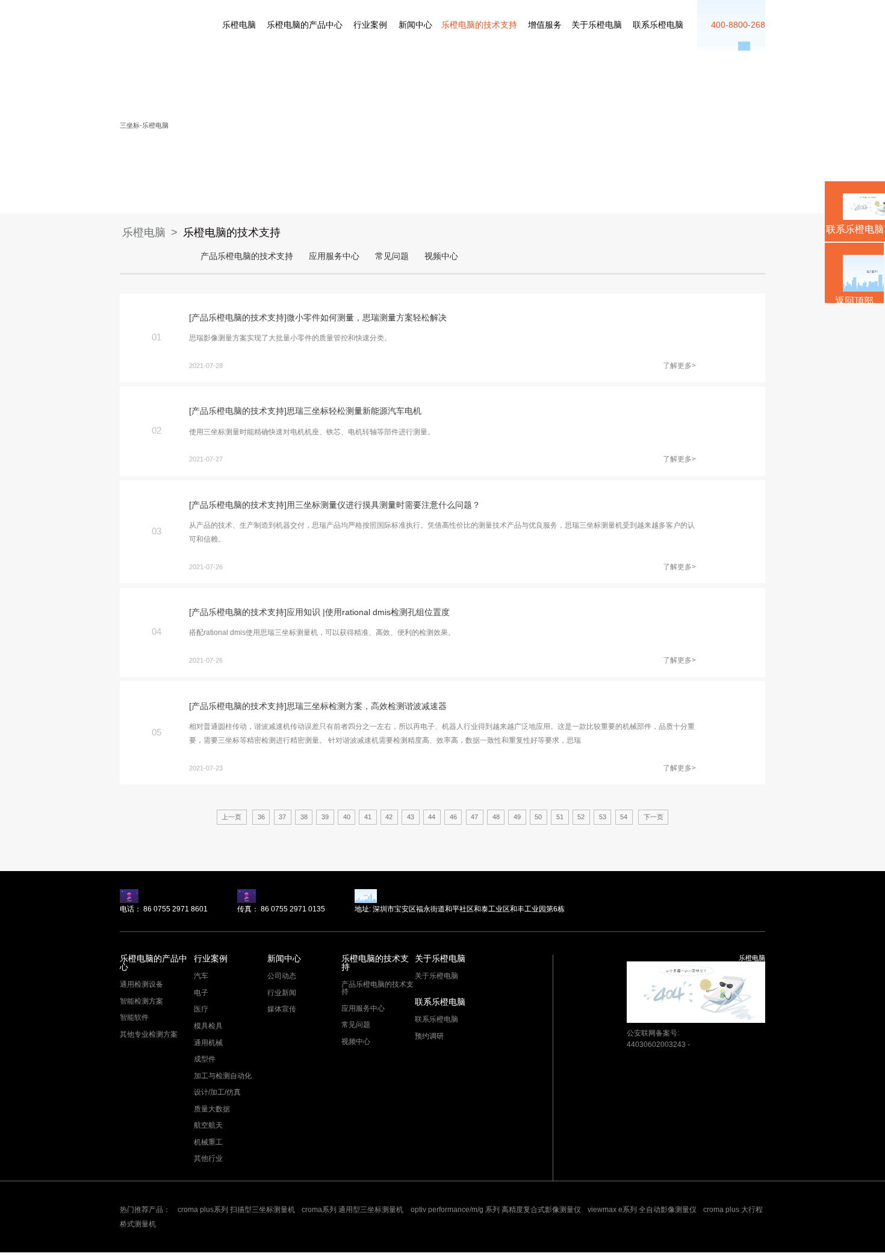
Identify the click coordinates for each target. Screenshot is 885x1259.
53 (602, 816)
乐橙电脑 (133, 21)
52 (581, 816)
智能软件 (134, 1017)
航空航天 (208, 1125)
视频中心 (441, 256)
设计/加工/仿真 (217, 1092)
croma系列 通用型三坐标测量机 (352, 1209)
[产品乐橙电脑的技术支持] (238, 317)
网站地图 (13, 1255)
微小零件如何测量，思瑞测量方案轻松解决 (367, 317)
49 (517, 816)
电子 (201, 992)
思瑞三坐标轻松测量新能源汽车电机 (354, 411)
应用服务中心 (334, 256)
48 (496, 816)
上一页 (231, 816)
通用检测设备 (141, 984)
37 (282, 816)
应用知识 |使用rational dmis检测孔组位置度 (368, 612)
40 (346, 816)
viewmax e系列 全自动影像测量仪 (642, 1209)
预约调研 (429, 1036)
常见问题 (392, 256)
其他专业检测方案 (149, 1034)
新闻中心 (415, 25)
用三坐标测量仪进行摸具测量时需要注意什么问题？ (383, 505)
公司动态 (281, 975)
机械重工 (208, 1142)
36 (261, 816)
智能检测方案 (141, 1001)
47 (474, 816)
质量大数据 (212, 1109)
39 (325, 816)
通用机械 (208, 1042)
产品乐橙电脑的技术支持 (246, 256)
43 (410, 816)
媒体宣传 (281, 1009)
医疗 (201, 1009)
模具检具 (208, 1025)
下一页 (653, 816)
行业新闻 (281, 992)
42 (389, 816)
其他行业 (208, 1158)
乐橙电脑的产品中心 (305, 25)
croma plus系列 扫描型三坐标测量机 (236, 1209)
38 (304, 816)
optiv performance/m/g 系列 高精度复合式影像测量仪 (496, 1209)
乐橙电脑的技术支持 (479, 25)
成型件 (205, 1059)
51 (560, 816)
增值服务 (545, 25)
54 (623, 816)
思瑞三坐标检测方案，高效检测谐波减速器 (367, 706)
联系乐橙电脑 (658, 25)
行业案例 (370, 25)
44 (431, 816)
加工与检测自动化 (223, 1075)
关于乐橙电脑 (596, 25)
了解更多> (679, 365)
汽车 (201, 975)
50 (538, 816)
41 (367, 816)
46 (453, 816)
